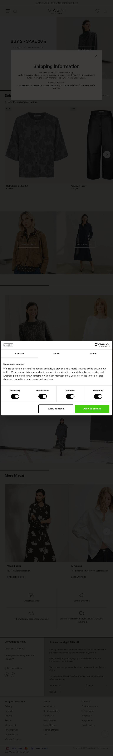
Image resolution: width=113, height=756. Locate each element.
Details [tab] (56, 353)
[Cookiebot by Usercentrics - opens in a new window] (97, 345)
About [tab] (93, 353)
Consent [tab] (19, 353)
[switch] (42, 396)
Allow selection (56, 408)
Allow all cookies (92, 408)
